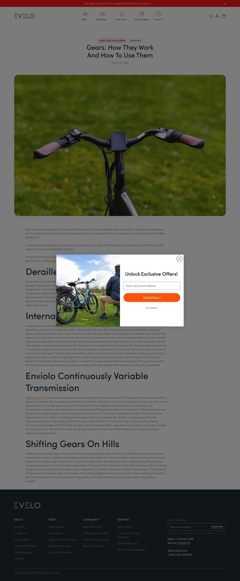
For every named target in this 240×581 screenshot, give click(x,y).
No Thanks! (151, 308)
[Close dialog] (179, 259)
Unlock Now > (152, 297)
